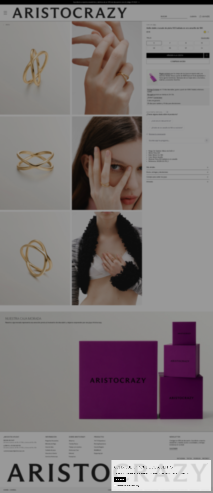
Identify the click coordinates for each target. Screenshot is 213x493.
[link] (120, 479)
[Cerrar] (207, 463)
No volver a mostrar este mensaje (128, 486)
